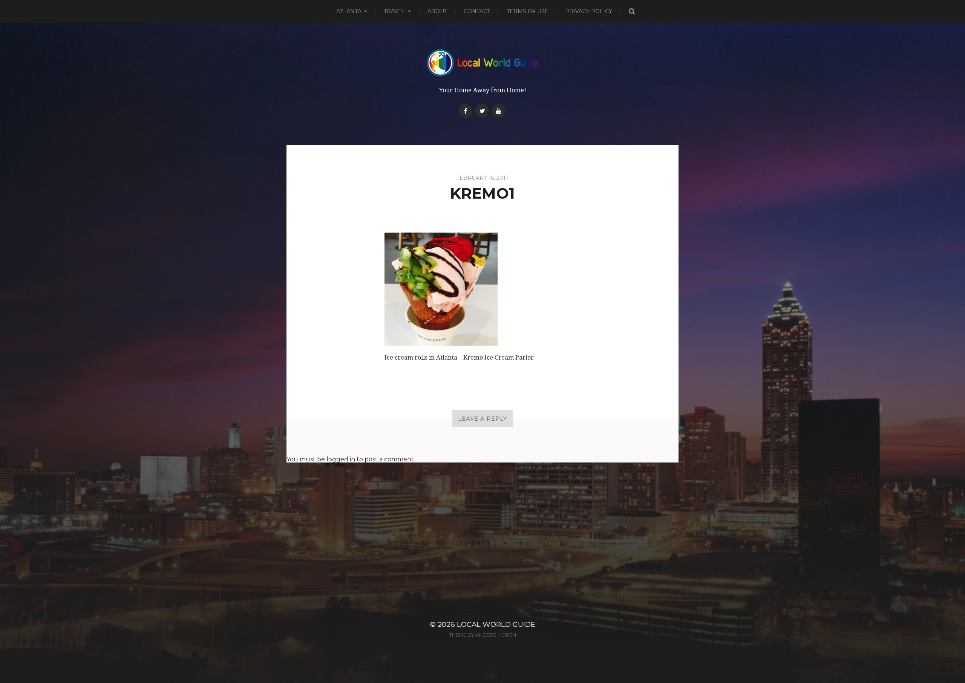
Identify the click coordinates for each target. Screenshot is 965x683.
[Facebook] (465, 111)
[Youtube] (498, 111)
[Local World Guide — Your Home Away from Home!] (482, 63)
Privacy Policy (588, 11)
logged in (340, 459)
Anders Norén (495, 635)
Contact (477, 11)
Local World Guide (496, 624)
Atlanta (348, 11)
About (437, 11)
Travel (394, 11)
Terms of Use (527, 11)
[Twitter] (482, 111)
